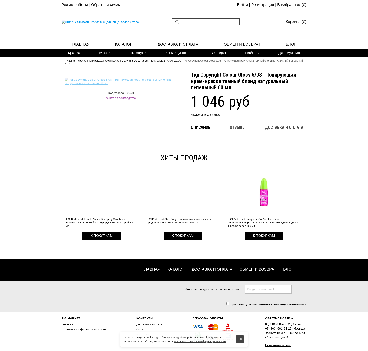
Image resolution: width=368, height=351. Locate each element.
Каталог (123, 44)
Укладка (218, 53)
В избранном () (291, 5)
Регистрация (262, 5)
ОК (240, 339)
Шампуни (137, 53)
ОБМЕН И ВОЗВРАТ (242, 44)
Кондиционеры (178, 53)
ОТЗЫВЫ (238, 127)
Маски (105, 53)
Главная (81, 44)
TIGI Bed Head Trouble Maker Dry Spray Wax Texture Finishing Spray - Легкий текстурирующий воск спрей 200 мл (100, 223)
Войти (242, 5)
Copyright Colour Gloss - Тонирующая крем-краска (151, 60)
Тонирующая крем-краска (104, 60)
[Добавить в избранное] (172, 76)
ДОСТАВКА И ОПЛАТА (284, 127)
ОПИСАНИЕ (200, 127)
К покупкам (102, 236)
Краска (82, 60)
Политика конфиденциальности (84, 329)
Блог (291, 44)
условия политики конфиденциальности (200, 341)
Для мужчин (289, 53)
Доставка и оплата (178, 44)
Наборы (252, 53)
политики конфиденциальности (282, 304)
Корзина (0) (296, 22)
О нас (140, 329)
